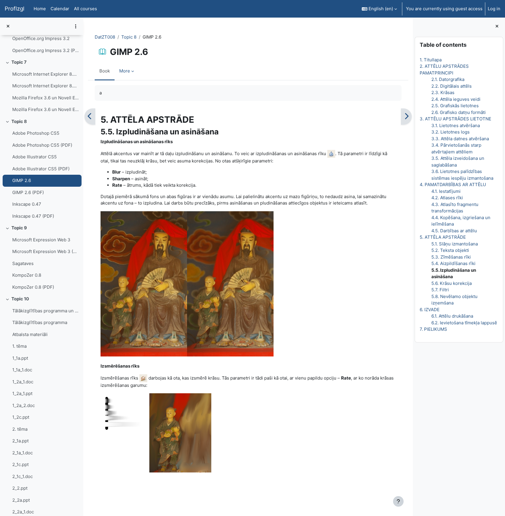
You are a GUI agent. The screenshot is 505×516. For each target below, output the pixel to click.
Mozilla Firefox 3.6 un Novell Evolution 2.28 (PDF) (45, 109)
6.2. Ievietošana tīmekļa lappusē (464, 322)
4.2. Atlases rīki (447, 197)
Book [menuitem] (104, 71)
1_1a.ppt (20, 358)
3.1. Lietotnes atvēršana (455, 125)
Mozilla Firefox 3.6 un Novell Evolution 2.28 (45, 98)
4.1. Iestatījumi (446, 191)
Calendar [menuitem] (60, 8)
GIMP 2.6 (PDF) (28, 192)
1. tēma (19, 346)
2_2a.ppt (21, 500)
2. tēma (19, 429)
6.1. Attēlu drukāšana (452, 316)
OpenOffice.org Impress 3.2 (41, 38)
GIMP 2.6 (21, 180)
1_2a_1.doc (22, 382)
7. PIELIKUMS (433, 329)
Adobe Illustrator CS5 (34, 157)
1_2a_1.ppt (22, 393)
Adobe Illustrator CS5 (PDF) (41, 169)
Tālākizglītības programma (39, 322)
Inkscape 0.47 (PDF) (33, 216)
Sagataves (23, 263)
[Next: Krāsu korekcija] (406, 116)
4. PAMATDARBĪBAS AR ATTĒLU (453, 184)
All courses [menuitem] (85, 8)
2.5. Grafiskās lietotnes (455, 105)
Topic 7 (19, 62)
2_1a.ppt (20, 441)
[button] (379, 9)
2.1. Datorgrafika (447, 79)
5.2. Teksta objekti (450, 250)
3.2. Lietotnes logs (450, 132)
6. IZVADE (430, 309)
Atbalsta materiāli (30, 334)
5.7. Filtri (440, 289)
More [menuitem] (124, 71)
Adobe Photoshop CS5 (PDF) (42, 145)
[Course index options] (75, 26)
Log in (494, 8)
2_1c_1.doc (22, 476)
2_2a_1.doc (23, 512)
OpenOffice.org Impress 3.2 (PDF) (45, 50)
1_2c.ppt (20, 417)
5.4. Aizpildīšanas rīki (453, 263)
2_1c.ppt (20, 464)
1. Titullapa (431, 60)
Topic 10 (20, 299)
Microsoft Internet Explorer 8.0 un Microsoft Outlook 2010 (45, 74)
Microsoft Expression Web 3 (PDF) (45, 251)
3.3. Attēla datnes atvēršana (460, 138)
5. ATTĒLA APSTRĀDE (443, 237)
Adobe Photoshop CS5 (35, 133)
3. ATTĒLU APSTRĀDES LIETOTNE (455, 119)
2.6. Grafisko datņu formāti (458, 112)
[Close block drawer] (497, 26)
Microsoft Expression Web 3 (41, 240)
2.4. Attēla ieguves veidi (455, 99)
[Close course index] (8, 26)
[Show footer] (398, 501)
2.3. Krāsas (442, 92)
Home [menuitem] (40, 8)
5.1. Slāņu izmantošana (454, 244)
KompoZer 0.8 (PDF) (33, 287)
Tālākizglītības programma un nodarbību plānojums (45, 311)
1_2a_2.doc (23, 405)
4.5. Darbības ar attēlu (454, 230)
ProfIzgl (14, 8)
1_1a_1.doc (22, 370)
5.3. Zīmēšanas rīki (451, 257)
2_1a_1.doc (22, 453)
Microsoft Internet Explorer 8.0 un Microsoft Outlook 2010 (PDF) (45, 86)
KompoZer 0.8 (26, 275)
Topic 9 (19, 228)
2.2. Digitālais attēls (451, 86)
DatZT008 (105, 37)
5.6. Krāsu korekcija (451, 283)
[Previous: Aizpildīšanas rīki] (89, 116)
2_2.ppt (19, 488)
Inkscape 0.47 (26, 204)
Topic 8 (19, 121)
